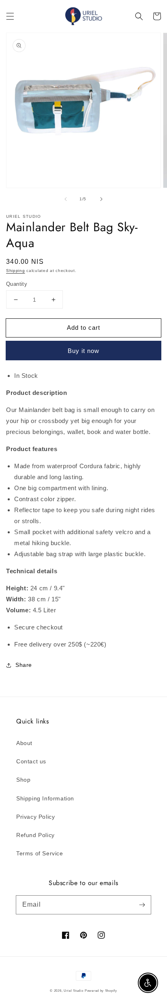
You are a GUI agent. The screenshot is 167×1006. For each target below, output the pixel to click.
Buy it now (83, 350)
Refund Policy (35, 835)
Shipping (15, 270)
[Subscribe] (142, 905)
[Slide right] (101, 199)
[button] (10, 16)
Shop (23, 779)
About (24, 743)
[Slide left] (66, 199)
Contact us (31, 761)
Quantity (16, 284)
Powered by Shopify (101, 990)
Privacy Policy (35, 816)
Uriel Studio (73, 990)
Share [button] (23, 665)
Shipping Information (45, 798)
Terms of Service (39, 853)
